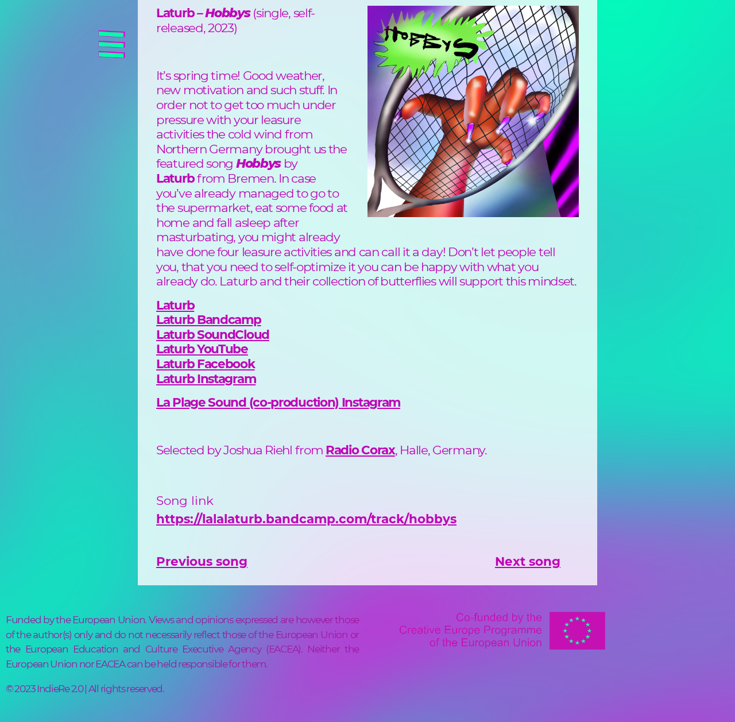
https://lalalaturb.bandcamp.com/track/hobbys (306, 518)
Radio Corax (360, 449)
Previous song (201, 561)
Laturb (208, 319)
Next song (527, 561)
